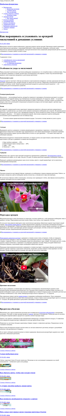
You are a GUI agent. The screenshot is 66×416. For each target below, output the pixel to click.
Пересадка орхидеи (9, 61)
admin (8, 43)
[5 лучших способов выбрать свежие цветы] (5, 379)
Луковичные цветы (9, 24)
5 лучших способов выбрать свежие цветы (16, 386)
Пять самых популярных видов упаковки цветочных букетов (23, 412)
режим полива (23, 296)
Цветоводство (7, 7)
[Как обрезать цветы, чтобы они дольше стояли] (5, 366)
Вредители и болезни (10, 64)
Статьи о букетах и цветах (11, 13)
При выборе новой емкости (13, 224)
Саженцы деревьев (9, 27)
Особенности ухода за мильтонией (14, 60)
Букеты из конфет (8, 19)
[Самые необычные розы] (17, 347)
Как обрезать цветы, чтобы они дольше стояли (17, 373)
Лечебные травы (12, 15)
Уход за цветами (11, 12)
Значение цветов (8, 16)
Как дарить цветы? (12, 18)
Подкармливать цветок (54, 155)
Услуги (5, 29)
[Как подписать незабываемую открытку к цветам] (5, 392)
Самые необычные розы (9, 354)
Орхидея (2, 81)
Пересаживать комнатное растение (10, 238)
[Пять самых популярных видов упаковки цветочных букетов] (5, 405)
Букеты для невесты (9, 23)
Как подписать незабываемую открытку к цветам (18, 399)
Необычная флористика (9, 4)
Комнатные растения (13, 9)
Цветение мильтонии (14, 63)
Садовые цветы (11, 10)
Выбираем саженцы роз (10, 26)
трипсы (31, 314)
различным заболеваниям (46, 312)
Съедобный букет (8, 21)
